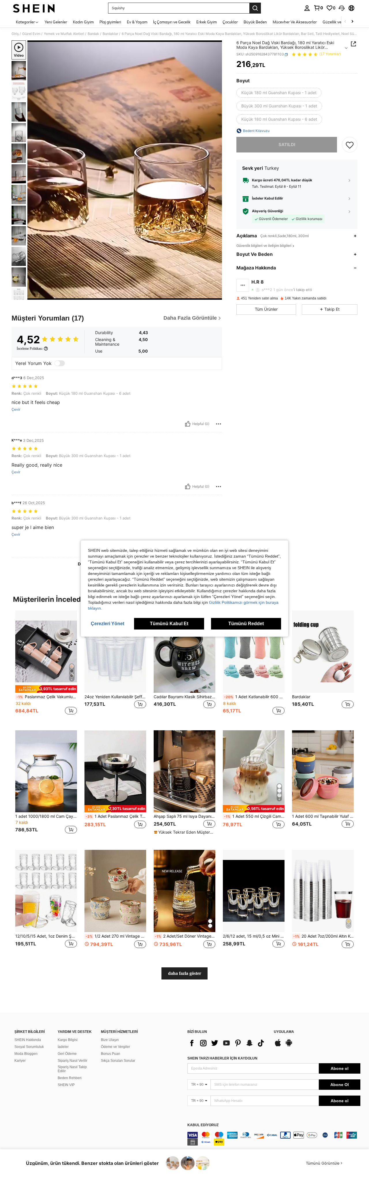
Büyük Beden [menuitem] (255, 22)
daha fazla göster (184, 973)
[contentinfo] (273, 1139)
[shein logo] (34, 8)
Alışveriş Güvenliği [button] (267, 211)
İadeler (63, 1047)
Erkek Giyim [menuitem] (206, 22)
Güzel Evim (31, 34)
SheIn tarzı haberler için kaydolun (222, 1058)
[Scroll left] (345, 21)
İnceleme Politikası (29, 349)
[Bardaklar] (323, 651)
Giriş (15, 34)
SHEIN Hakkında (27, 1040)
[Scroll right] (352, 21)
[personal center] (307, 8)
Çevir (16, 409)
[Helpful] (187, 423)
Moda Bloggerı (25, 1054)
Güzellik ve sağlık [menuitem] (337, 22)
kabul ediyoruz (203, 1125)
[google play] (289, 1046)
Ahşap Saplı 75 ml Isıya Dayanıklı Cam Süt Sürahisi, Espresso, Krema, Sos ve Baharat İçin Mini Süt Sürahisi (184, 816)
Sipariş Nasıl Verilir (72, 1061)
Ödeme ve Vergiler (115, 1047)
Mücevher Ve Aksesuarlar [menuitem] (295, 22)
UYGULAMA (284, 1032)
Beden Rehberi (70, 1078)
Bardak (93, 34)
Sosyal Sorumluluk (29, 1047)
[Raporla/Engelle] (218, 423)
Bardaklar (110, 34)
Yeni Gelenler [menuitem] (56, 22)
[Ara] (255, 8)
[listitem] (46, 665)
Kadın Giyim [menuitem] (83, 22)
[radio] (278, 93)
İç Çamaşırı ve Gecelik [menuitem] (172, 22)
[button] (341, 8)
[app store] (278, 1046)
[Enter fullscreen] (216, 295)
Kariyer (20, 1061)
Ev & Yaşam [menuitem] (137, 22)
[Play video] (125, 170)
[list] (227, 1043)
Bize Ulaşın (110, 1040)
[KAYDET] (349, 144)
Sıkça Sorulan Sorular (118, 1061)
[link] (318, 7)
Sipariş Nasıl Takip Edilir (72, 1069)
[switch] (59, 363)
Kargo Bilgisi (68, 1040)
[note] (46, 688)
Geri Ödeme (67, 1054)
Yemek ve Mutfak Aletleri (64, 34)
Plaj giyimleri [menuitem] (110, 22)
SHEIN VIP (66, 1085)
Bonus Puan (110, 1054)
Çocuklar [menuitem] (230, 22)
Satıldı (286, 144)
